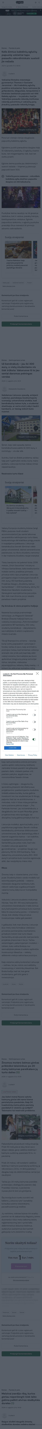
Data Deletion (9, 755)
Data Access (21, 755)
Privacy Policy (32, 755)
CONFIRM (12, 748)
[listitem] (21, 710)
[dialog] (21, 714)
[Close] (38, 674)
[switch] (34, 715)
